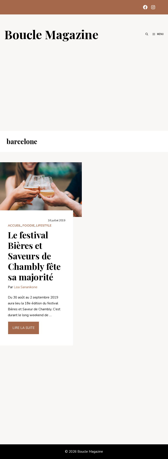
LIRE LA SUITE (23, 328)
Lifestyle (43, 225)
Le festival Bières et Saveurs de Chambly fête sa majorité (34, 256)
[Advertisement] (84, 83)
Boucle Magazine (51, 34)
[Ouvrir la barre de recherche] (146, 34)
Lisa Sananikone (25, 287)
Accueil (14, 225)
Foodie (29, 225)
